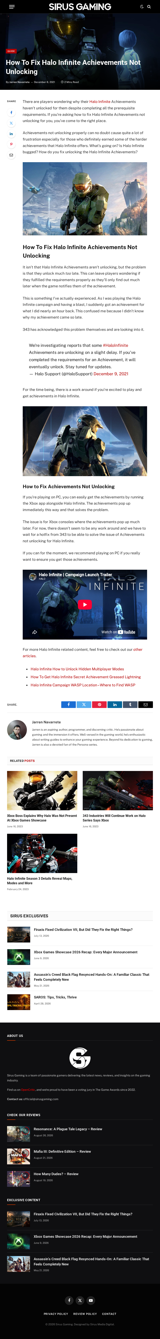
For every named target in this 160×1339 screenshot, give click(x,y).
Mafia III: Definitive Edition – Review (62, 1151)
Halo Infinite (99, 101)
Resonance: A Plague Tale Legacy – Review (68, 1129)
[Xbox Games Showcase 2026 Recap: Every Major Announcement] (18, 957)
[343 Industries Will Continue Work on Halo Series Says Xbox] (118, 790)
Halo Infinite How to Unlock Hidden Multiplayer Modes (77, 669)
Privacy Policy (56, 1314)
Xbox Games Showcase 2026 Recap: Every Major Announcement (86, 952)
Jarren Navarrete (19, 82)
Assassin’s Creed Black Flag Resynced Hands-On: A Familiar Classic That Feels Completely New (91, 977)
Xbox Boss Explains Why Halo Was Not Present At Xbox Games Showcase (42, 818)
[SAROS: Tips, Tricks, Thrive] (18, 1002)
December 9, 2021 (111, 373)
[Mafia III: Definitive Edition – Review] (18, 1156)
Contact (109, 1314)
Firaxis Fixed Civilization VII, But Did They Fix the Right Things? (83, 930)
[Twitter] (11, 123)
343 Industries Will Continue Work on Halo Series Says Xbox (114, 818)
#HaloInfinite (115, 345)
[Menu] (12, 6)
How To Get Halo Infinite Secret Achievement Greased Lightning (86, 677)
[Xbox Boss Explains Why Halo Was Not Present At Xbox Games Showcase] (42, 790)
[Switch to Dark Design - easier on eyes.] (142, 7)
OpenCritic (28, 1089)
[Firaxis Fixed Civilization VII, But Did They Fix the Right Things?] (18, 934)
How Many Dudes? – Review (56, 1174)
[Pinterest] (11, 144)
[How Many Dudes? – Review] (18, 1179)
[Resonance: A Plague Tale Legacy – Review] (18, 1134)
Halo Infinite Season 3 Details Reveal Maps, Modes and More (39, 881)
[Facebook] (11, 112)
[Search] (148, 6)
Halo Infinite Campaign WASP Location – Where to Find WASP (83, 685)
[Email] (11, 155)
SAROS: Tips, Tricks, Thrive (55, 997)
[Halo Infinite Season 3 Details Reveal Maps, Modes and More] (42, 853)
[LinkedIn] (11, 134)
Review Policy (85, 1314)
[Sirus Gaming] (80, 6)
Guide (11, 51)
